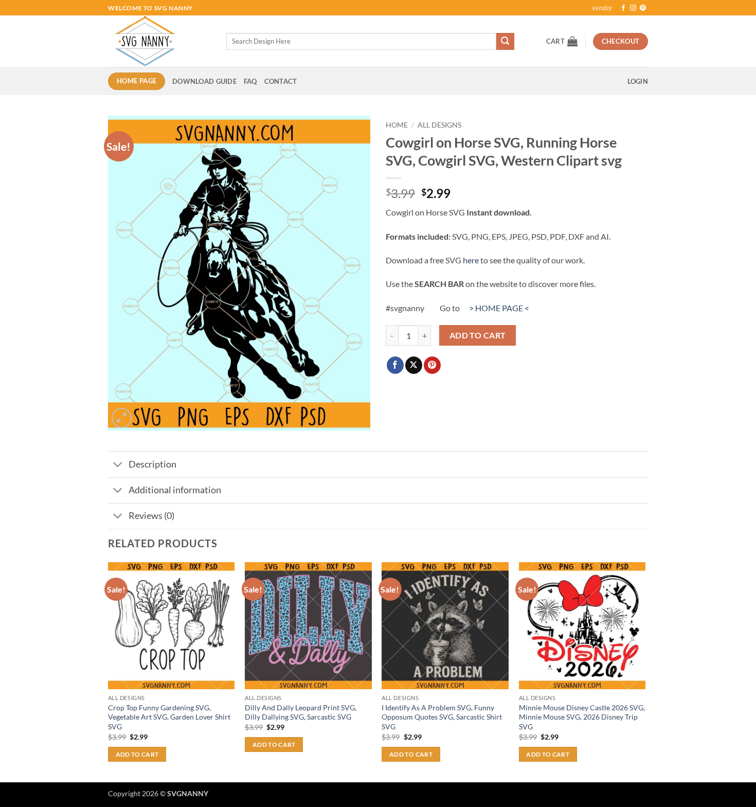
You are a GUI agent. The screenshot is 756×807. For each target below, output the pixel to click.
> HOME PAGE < (499, 308)
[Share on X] (413, 365)
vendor (602, 8)
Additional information (175, 490)
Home (397, 125)
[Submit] (505, 41)
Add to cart (477, 335)
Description (152, 464)
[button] (562, 41)
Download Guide (204, 81)
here (471, 260)
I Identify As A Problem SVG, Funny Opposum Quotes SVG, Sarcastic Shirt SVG (442, 717)
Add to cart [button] (137, 754)
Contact (280, 81)
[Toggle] (118, 465)
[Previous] (108, 671)
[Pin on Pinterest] (432, 365)
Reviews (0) (151, 515)
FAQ (250, 81)
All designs (439, 125)
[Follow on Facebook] (623, 8)
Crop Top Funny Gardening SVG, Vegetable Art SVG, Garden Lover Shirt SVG (169, 717)
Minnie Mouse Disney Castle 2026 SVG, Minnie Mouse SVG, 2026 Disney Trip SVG (582, 717)
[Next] (645, 671)
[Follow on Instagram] (633, 8)
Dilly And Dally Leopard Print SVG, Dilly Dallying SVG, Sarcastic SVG (300, 712)
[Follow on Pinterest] (643, 8)
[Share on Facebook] (395, 365)
